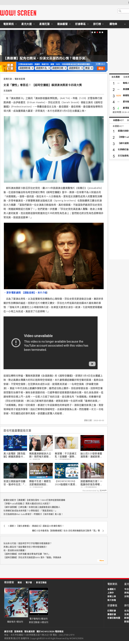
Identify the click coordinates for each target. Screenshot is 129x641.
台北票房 (116, 77)
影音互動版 (41, 582)
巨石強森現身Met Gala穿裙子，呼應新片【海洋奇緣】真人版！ (33, 514)
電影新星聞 (20, 79)
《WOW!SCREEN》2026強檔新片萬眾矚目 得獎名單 (66, 483)
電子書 (29, 582)
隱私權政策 (29, 631)
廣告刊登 (8, 631)
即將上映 (112, 596)
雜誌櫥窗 (62, 24)
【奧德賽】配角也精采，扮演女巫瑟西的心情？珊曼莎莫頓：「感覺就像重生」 (60, 58)
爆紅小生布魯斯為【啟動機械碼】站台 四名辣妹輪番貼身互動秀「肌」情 (66, 530)
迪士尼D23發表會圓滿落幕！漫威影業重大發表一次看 (91, 455)
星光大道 (26, 24)
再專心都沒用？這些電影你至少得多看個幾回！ (26, 546)
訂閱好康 (112, 610)
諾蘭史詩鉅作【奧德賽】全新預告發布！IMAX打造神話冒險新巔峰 (34, 500)
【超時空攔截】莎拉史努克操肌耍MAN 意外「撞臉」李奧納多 (32, 557)
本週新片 (112, 589)
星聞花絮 (44, 24)
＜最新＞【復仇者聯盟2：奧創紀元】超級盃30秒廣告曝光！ (36, 526)
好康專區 (80, 24)
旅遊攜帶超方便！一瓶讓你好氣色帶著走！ (91, 483)
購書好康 (112, 614)
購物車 (113, 24)
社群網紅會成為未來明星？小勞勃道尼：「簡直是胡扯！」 (30, 510)
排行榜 (97, 24)
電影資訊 (8, 24)
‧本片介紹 (41, 292)
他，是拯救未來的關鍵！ (15, 550)
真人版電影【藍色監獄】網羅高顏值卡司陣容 (15, 455)
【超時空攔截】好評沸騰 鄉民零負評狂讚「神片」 (27, 554)
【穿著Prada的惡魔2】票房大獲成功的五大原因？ (27, 503)
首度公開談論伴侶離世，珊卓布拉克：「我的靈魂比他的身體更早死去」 (15, 483)
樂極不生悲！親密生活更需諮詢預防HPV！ (40, 483)
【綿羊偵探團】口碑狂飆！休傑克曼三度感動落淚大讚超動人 (32, 507)
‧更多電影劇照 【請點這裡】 (19, 292)
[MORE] (100, 561)
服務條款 (18, 631)
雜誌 (20, 582)
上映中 (111, 592)
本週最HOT (118, 120)
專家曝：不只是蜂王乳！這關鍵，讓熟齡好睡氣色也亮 (66, 455)
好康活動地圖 (114, 617)
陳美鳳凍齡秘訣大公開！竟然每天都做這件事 (40, 455)
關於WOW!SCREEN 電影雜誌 (50, 631)
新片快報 (112, 600)
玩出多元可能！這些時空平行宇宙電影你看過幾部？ (28, 543)
